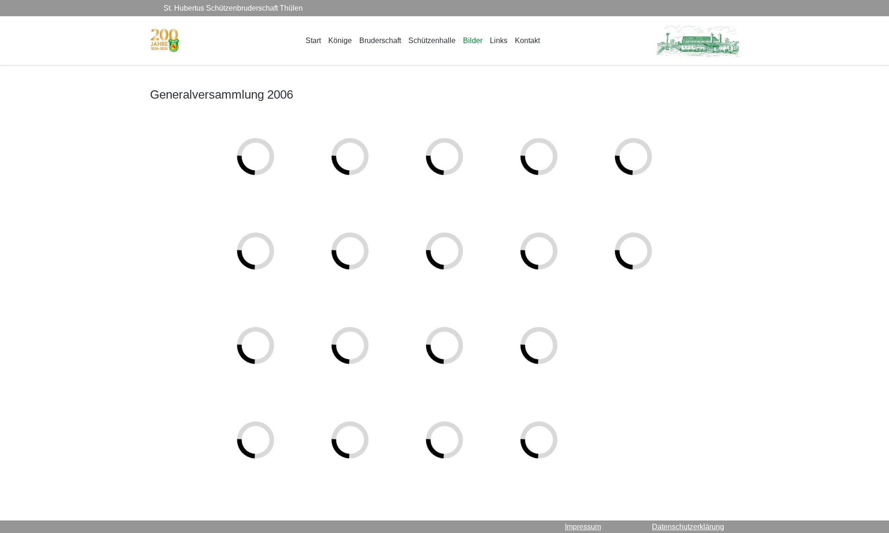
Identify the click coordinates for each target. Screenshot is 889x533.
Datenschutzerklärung (688, 527)
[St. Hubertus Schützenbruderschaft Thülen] (165, 40)
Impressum (583, 527)
